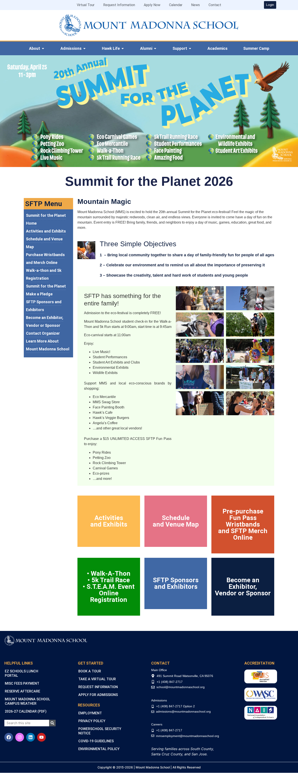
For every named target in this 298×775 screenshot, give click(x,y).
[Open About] (43, 48)
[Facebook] (8, 737)
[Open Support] (190, 48)
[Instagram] (19, 737)
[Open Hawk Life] (122, 48)
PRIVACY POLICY (91, 721)
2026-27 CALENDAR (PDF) (25, 711)
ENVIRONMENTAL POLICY (99, 749)
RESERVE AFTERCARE (22, 691)
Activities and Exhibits (46, 231)
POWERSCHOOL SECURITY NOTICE (99, 731)
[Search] (52, 723)
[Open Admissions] (84, 48)
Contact (215, 5)
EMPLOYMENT (90, 713)
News (195, 5)
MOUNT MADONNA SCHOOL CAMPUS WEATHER (27, 701)
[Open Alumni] (155, 48)
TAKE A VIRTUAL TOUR (97, 679)
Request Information (119, 5)
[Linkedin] (30, 737)
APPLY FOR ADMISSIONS (98, 695)
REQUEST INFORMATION (98, 687)
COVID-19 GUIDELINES (96, 741)
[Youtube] (41, 737)
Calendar (175, 5)
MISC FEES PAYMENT (22, 683)
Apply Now (152, 5)
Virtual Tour (85, 5)
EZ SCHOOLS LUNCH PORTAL (21, 673)
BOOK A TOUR (89, 671)
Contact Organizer (43, 333)
